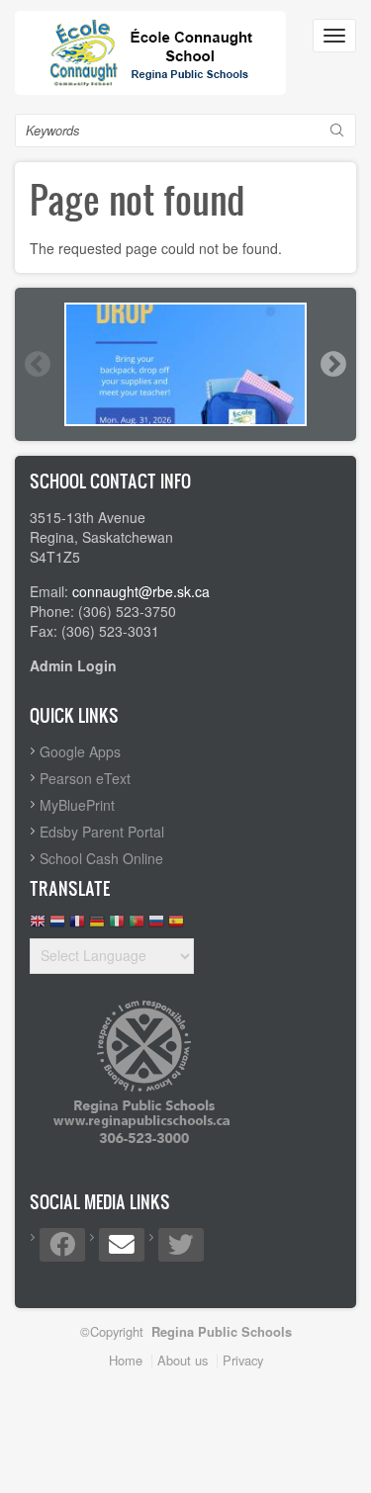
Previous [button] (36, 364)
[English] (38, 926)
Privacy (243, 1360)
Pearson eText (85, 778)
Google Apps (80, 751)
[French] (77, 926)
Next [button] (332, 364)
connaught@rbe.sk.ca (141, 591)
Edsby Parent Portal (102, 831)
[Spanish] (176, 926)
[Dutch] (57, 926)
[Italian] (117, 926)
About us (182, 1360)
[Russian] (156, 926)
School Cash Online (101, 858)
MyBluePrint (77, 805)
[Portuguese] (136, 926)
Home (125, 1360)
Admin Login (73, 665)
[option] (185, 364)
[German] (97, 926)
